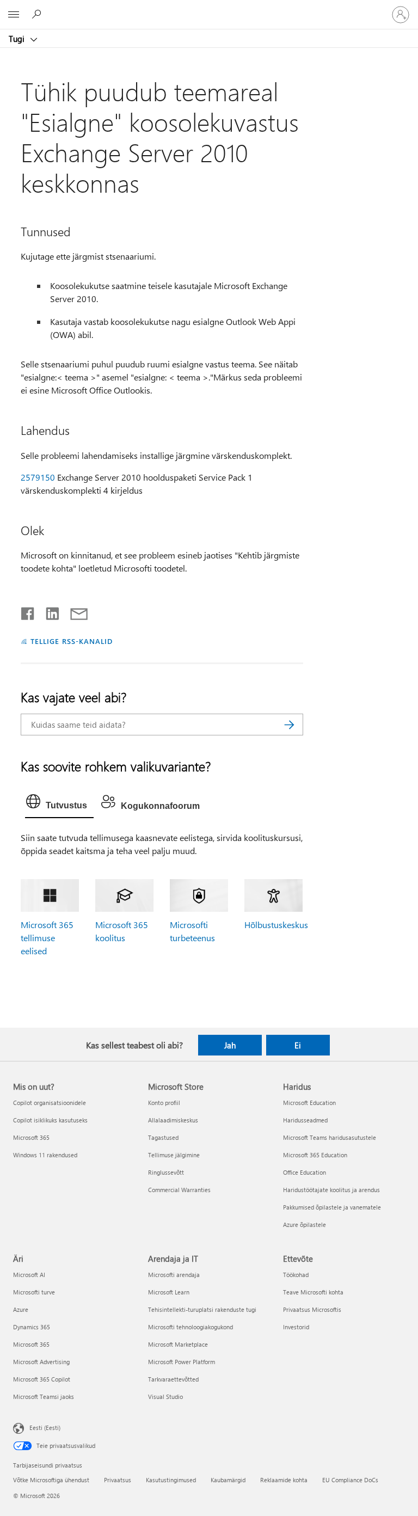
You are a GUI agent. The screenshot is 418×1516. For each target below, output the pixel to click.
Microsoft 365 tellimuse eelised (47, 937)
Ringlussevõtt (166, 1172)
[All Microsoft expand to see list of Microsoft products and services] (14, 15)
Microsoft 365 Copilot (41, 1379)
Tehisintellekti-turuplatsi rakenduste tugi (202, 1309)
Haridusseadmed (305, 1120)
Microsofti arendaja (174, 1275)
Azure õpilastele (304, 1224)
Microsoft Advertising (41, 1362)
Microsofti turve (34, 1292)
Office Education (304, 1172)
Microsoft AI (29, 1275)
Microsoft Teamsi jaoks (43, 1396)
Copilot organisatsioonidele (49, 1102)
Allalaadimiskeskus (173, 1120)
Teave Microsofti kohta (313, 1292)
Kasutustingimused (171, 1480)
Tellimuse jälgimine (174, 1155)
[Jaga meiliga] (74, 611)
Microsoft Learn (168, 1292)
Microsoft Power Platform (181, 1362)
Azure (20, 1309)
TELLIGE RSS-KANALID (71, 641)
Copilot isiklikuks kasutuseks (50, 1120)
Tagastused (163, 1137)
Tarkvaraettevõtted (173, 1379)
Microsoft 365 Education (315, 1155)
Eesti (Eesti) (44, 1427)
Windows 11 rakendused (45, 1155)
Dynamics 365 (31, 1327)
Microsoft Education (309, 1102)
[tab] (59, 804)
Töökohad (296, 1275)
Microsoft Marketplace (178, 1344)
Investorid (296, 1327)
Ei (297, 1045)
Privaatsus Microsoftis (312, 1309)
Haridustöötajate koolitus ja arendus (331, 1190)
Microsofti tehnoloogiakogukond (190, 1327)
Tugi (18, 38)
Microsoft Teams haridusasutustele (329, 1137)
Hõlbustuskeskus (276, 924)
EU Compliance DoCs (350, 1480)
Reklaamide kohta (284, 1480)
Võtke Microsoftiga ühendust (51, 1480)
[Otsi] (289, 724)
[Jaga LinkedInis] (48, 611)
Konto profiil (164, 1102)
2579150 (38, 477)
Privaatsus (117, 1480)
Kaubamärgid (228, 1480)
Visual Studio (165, 1396)
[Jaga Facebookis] (28, 611)
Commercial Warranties (179, 1190)
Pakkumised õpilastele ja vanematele (332, 1207)
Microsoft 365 (31, 1137)
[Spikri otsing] (38, 14)
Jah (230, 1045)
